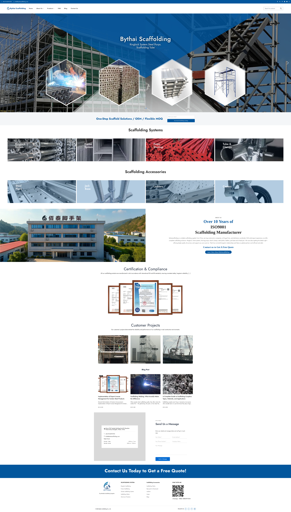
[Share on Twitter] (279, 1)
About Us (39, 8)
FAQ (59, 8)
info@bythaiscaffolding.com (21, 2)
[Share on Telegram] (284, 1)
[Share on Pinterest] (282, 1)
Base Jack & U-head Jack (152, 489)
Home (31, 8)
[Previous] (5, 235)
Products (50, 8)
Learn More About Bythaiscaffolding (218, 252)
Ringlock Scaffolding (126, 486)
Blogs (148, 497)
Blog (65, 8)
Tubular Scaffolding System (127, 491)
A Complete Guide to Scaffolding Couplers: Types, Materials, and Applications (177, 397)
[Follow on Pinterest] (192, 509)
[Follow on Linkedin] (189, 509)
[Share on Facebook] (277, 1)
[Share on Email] (287, 1)
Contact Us (74, 8)
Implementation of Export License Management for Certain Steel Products (111, 397)
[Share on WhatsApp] (289, 1)
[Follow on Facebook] (186, 509)
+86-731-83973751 (7, 2)
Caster (148, 494)
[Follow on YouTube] (195, 509)
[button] (3, 63)
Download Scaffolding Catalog (181, 120)
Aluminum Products (125, 497)
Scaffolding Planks (125, 494)
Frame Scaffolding (125, 489)
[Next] (140, 235)
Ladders (149, 491)
